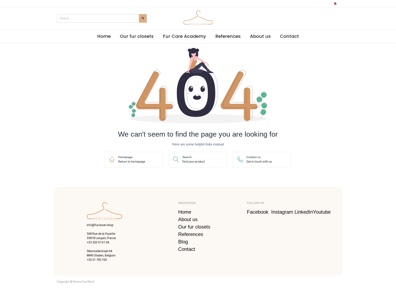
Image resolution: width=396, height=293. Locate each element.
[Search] (143, 18)
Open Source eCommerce (322, 281)
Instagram (283, 212)
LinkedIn (304, 212)
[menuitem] (103, 36)
